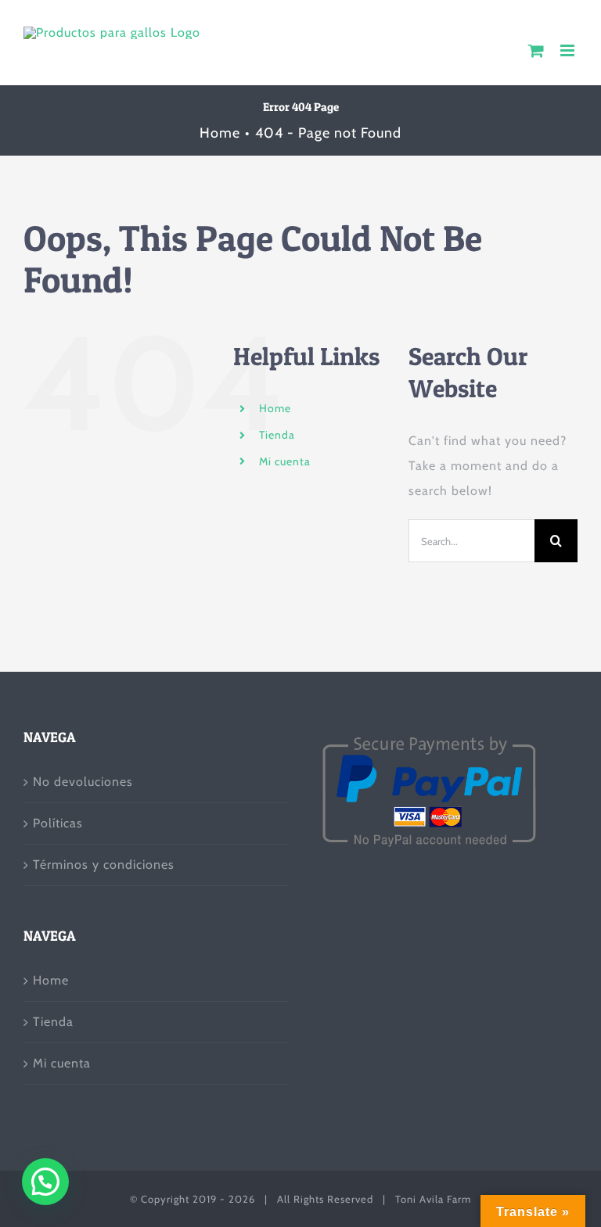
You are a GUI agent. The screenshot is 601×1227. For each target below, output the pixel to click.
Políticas (58, 823)
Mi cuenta (285, 461)
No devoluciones (83, 781)
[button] (45, 1181)
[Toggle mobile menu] (569, 50)
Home (275, 408)
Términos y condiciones (104, 864)
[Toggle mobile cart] (536, 50)
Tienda (277, 435)
